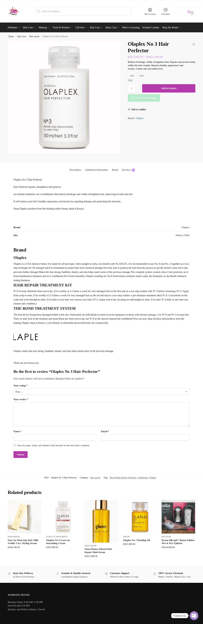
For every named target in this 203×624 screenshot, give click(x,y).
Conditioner (142, 477)
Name (17, 431)
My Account (150, 14)
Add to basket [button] (24, 554)
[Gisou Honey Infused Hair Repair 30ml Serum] (101, 521)
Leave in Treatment (57, 537)
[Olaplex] (101, 337)
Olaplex (140, 118)
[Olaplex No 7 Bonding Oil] (140, 517)
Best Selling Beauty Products (123, 477)
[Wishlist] (36, 504)
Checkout (165, 14)
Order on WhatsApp (145, 98)
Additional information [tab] (96, 169)
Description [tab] (75, 169)
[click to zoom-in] (64, 97)
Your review (20, 399)
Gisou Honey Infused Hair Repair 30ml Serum (98, 551)
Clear (130, 80)
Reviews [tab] (128, 169)
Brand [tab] (115, 169)
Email (105, 431)
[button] (185, 11)
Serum (126, 537)
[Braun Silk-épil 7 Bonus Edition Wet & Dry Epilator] (178, 517)
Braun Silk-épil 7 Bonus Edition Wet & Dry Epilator (178, 542)
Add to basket (168, 88)
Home (11, 36)
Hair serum (34, 36)
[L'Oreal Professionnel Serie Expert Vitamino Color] (193, 44)
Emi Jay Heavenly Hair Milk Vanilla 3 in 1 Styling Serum (23, 542)
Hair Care (21, 36)
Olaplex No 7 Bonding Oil (136, 540)
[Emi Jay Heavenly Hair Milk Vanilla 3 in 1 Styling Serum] (24, 517)
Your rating (20, 385)
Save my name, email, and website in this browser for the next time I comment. (53, 445)
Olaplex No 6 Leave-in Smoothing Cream (58, 542)
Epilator (166, 537)
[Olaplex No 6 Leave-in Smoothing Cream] (63, 517)
